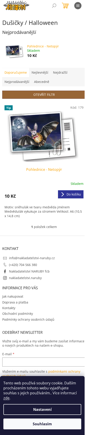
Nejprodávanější (17, 82)
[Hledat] (54, 5)
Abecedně (41, 82)
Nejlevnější (40, 72)
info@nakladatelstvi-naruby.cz (32, 258)
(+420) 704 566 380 (23, 265)
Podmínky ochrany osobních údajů (28, 319)
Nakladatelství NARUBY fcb (29, 271)
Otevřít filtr (44, 94)
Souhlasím (42, 423)
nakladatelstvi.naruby (25, 278)
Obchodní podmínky (17, 313)
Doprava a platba (15, 302)
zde (6, 397)
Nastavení (42, 409)
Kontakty (8, 308)
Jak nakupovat (12, 296)
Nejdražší (60, 72)
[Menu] (77, 5)
